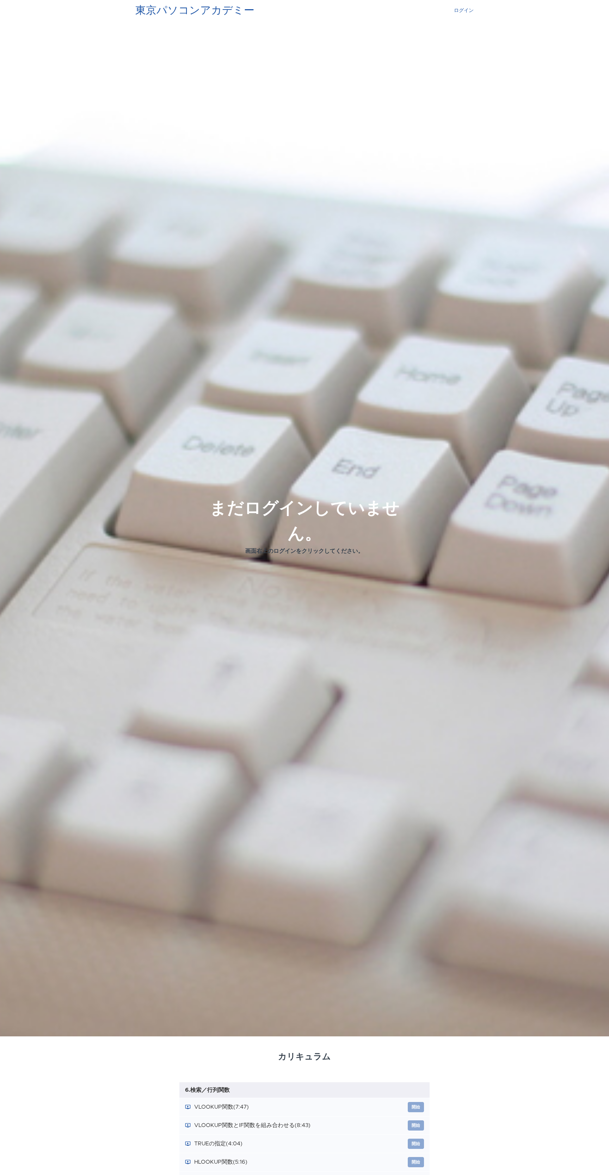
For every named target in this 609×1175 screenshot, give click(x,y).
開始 (416, 1107)
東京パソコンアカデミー (194, 10)
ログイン (464, 10)
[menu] (461, 10)
